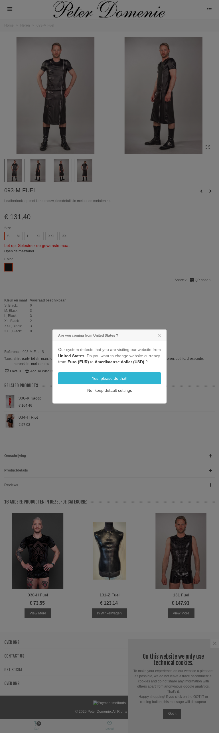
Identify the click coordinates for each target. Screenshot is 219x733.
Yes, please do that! (109, 378)
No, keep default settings (109, 390)
